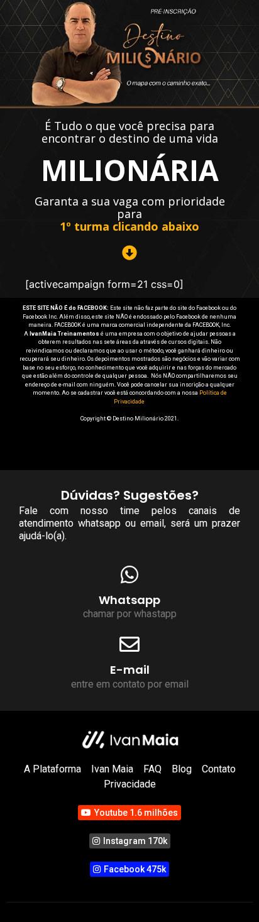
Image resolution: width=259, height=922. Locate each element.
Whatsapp (129, 600)
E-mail (130, 670)
